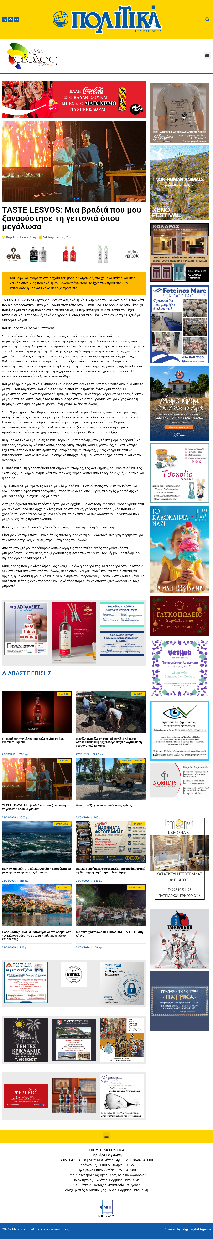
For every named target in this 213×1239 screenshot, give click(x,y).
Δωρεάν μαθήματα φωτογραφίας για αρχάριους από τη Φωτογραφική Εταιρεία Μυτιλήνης (110, 870)
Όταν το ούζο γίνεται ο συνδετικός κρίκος (104, 805)
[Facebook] (10, 19)
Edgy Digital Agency (196, 1229)
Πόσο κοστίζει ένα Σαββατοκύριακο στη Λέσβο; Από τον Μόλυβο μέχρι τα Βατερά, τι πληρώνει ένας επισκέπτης (36, 935)
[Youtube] (16, 19)
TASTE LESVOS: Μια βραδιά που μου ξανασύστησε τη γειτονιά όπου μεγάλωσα (35, 807)
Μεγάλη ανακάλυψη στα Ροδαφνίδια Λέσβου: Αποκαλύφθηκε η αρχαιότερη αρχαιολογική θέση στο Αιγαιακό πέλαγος (109, 742)
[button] (207, 55)
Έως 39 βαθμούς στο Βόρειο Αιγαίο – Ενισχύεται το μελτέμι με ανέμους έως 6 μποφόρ (36, 870)
